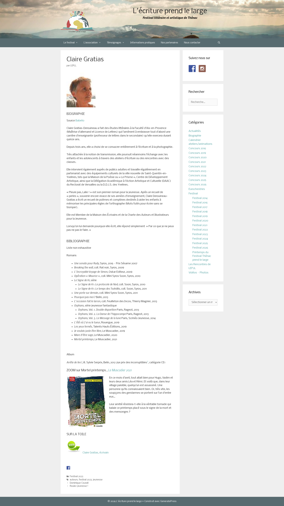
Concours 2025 (197, 180)
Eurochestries (197, 189)
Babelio (79, 120)
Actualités (195, 131)
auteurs (74, 480)
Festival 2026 (200, 247)
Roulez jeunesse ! (79, 486)
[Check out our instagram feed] (202, 68)
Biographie (195, 135)
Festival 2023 (76, 476)
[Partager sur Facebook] (68, 468)
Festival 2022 (200, 229)
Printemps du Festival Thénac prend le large (201, 256)
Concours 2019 (197, 153)
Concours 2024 (197, 175)
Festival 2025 (200, 243)
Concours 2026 (197, 184)
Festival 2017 (199, 207)
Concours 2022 (197, 166)
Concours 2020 (197, 157)
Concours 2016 (197, 148)
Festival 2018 (200, 211)
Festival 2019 (200, 216)
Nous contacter (192, 42)
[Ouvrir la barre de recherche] (219, 42)
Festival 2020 (200, 220)
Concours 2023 (197, 171)
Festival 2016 (200, 202)
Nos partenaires (169, 42)
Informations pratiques (142, 42)
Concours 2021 (197, 162)
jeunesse (98, 480)
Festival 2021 (199, 225)
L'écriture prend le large (170, 11)
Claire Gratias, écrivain (96, 452)
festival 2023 (85, 480)
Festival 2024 (200, 238)
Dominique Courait (79, 483)
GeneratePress (168, 501)
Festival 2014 (200, 198)
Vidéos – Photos (198, 272)
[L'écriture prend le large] (78, 21)
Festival (193, 193)
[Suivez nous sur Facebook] (192, 68)
